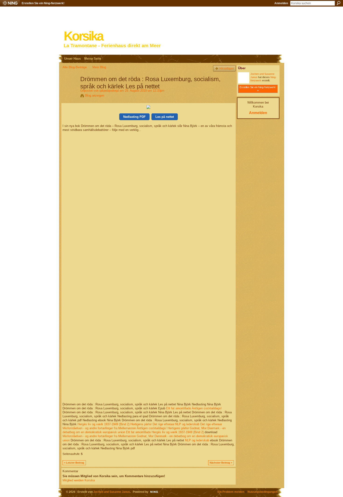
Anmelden (281, 3)
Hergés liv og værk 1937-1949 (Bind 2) (103, 424)
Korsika (83, 36)
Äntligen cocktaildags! (207, 408)
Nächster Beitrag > (221, 462)
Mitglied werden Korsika (79, 480)
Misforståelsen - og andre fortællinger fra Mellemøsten (99, 428)
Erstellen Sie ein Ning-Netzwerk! (43, 3)
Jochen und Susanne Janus (111, 491)
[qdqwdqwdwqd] (70, 88)
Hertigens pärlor (141, 424)
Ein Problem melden (230, 491)
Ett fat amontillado (178, 408)
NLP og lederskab (187, 424)
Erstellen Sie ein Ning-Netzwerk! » (258, 89)
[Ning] (10, 3)
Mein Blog (99, 67)
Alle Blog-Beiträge (75, 67)
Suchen (338, 3)
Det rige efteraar (163, 424)
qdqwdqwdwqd (109, 90)
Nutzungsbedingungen (262, 491)
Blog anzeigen (94, 95)
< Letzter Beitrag (74, 462)
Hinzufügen (226, 68)
